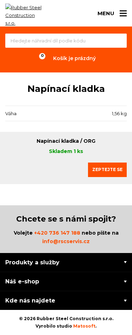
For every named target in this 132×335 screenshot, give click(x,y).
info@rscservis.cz (66, 241)
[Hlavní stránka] (24, 15)
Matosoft (84, 326)
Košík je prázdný (74, 58)
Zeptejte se (107, 169)
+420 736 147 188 (57, 233)
